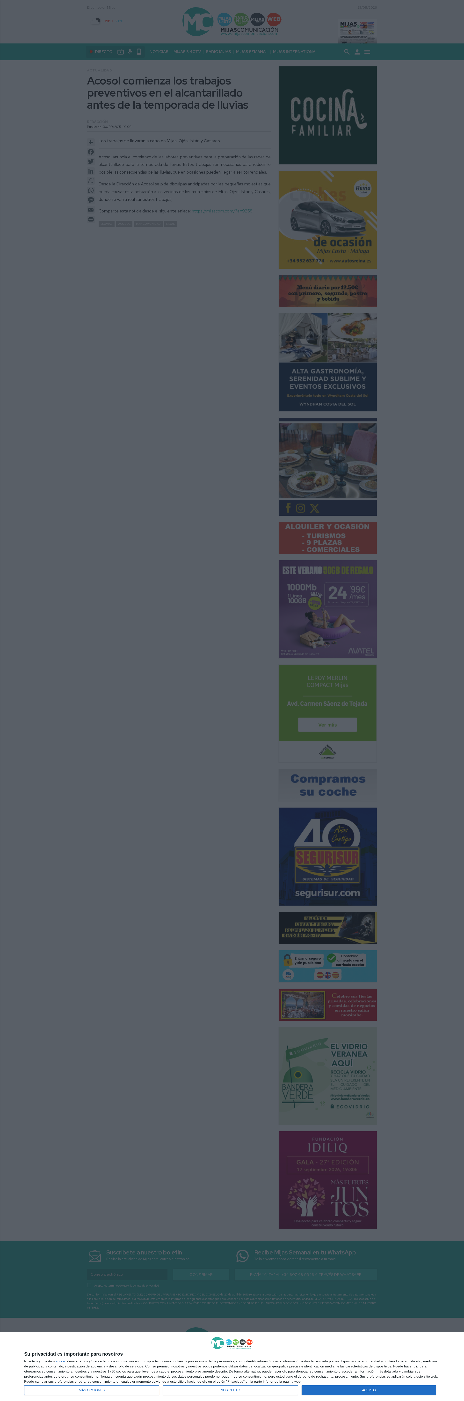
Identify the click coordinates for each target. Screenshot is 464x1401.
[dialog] (232, 1366)
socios (60, 1361)
